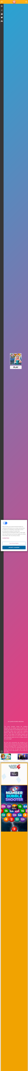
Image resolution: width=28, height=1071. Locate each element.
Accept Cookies (14, 547)
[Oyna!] (14, 784)
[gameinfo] (1, 21)
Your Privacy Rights (14, 543)
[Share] (1, 10)
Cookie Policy (5, 538)
